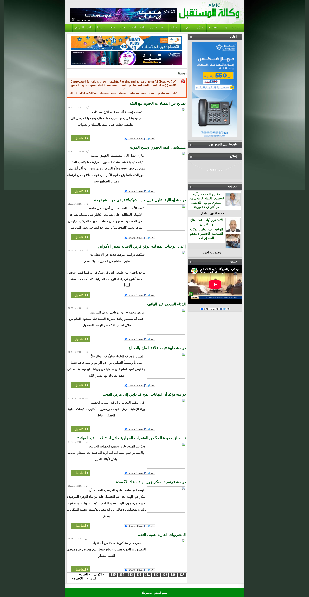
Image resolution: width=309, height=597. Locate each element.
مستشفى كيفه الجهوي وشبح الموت (158, 147)
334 (121, 574)
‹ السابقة (84, 574)
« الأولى (99, 574)
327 (181, 574)
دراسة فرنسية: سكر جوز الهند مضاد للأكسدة (151, 482)
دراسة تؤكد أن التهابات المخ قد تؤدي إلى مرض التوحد (144, 394)
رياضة (142, 27)
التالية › (91, 578)
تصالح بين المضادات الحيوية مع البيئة (158, 103)
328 (173, 574)
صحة (112, 27)
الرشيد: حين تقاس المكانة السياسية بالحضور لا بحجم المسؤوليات (206, 234)
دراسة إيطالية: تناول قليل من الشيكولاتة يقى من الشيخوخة (140, 200)
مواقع (90, 27)
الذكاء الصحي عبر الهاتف (166, 304)
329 (164, 574)
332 (138, 574)
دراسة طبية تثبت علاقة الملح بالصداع (157, 348)
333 (130, 574)
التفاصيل (80, 138)
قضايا (122, 27)
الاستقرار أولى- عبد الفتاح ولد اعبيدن (206, 222)
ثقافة (163, 27)
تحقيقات (213, 27)
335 (113, 574)
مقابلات (174, 27)
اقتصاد (132, 27)
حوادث (153, 27)
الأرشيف (79, 27)
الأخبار (224, 27)
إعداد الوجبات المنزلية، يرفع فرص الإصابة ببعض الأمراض (142, 246)
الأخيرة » (77, 578)
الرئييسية (237, 27)
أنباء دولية (187, 27)
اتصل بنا (101, 27)
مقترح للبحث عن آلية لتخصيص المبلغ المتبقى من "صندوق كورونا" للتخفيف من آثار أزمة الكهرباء (206, 201)
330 (156, 574)
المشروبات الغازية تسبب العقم (162, 535)
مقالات (201, 27)
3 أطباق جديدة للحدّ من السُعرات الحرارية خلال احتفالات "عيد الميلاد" (131, 438)
